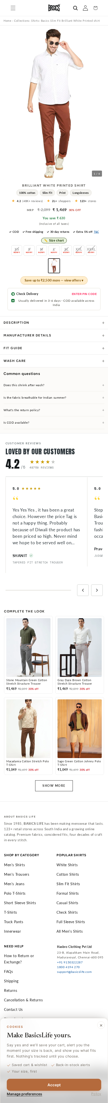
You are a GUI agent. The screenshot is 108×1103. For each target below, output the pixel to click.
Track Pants (13, 922)
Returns (10, 990)
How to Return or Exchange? (19, 959)
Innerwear (12, 931)
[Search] (75, 8)
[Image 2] (50, 176)
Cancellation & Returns (23, 1000)
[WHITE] (54, 265)
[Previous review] (83, 590)
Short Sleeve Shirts (20, 903)
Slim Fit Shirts (68, 884)
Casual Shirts (67, 903)
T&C (96, 231)
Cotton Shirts (68, 874)
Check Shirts (67, 912)
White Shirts (67, 865)
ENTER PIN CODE (84, 293)
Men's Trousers (16, 874)
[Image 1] (47, 176)
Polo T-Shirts (15, 893)
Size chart (54, 240)
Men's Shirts (14, 865)
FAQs (8, 971)
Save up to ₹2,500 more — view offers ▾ (54, 280)
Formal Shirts (68, 893)
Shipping (11, 981)
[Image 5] (58, 176)
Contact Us (13, 1009)
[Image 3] (52, 176)
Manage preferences (24, 1094)
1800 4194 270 (68, 967)
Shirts (35, 20)
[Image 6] (61, 176)
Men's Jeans (14, 884)
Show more (54, 786)
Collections (21, 20)
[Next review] (97, 590)
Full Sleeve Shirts (71, 922)
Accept (54, 1085)
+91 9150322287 (70, 962)
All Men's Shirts (70, 931)
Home (7, 20)
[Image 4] (55, 176)
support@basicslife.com (74, 972)
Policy (96, 1094)
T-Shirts (10, 912)
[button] (13, 7)
